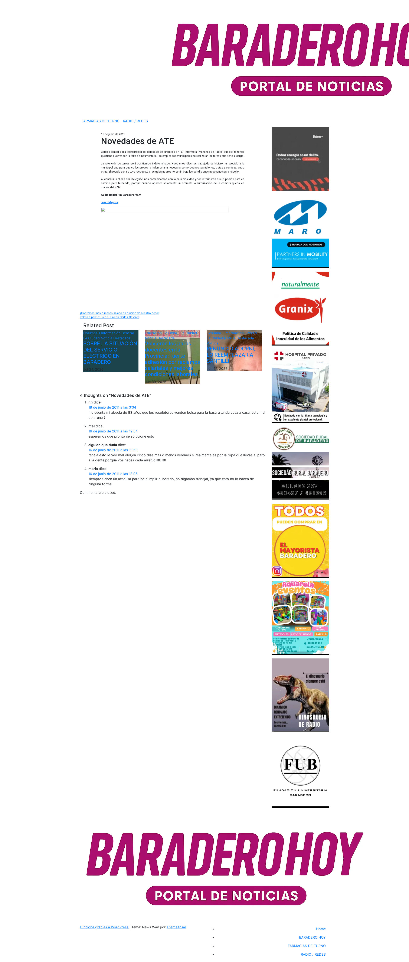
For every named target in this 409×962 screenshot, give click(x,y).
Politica (213, 343)
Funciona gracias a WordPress (104, 927)
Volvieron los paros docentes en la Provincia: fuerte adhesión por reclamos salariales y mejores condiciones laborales (172, 358)
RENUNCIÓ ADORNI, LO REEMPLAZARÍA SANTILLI (231, 355)
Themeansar (176, 927)
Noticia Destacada (116, 338)
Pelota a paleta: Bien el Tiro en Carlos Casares (109, 317)
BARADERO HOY (312, 937)
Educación (154, 333)
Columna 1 (92, 333)
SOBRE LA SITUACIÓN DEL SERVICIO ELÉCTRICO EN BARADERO (110, 352)
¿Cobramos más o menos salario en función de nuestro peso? (119, 313)
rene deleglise (109, 202)
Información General (117, 333)
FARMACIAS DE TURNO (101, 121)
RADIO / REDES (135, 121)
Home (321, 929)
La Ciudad (92, 338)
